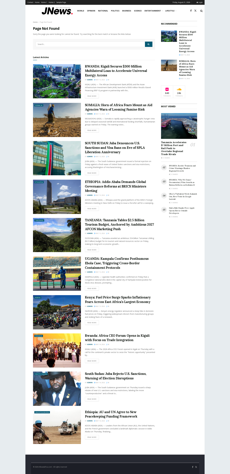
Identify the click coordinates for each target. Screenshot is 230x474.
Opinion (91, 10)
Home (37, 2)
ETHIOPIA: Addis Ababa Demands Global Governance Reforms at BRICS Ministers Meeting (115, 186)
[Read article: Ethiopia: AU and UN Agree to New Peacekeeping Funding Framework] (57, 427)
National (103, 10)
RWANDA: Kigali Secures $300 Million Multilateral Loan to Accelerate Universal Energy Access (116, 70)
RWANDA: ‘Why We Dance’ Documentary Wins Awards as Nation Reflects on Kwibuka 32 (182, 182)
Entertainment (153, 10)
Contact (30, 2)
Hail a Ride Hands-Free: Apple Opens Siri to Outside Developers (182, 210)
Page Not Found (46, 22)
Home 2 (52, 2)
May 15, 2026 (100, 80)
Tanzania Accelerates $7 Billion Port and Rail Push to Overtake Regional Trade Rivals (173, 148)
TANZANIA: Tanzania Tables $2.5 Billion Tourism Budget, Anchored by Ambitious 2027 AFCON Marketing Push (119, 224)
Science (138, 10)
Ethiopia (39, 182)
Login (200, 2)
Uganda (38, 259)
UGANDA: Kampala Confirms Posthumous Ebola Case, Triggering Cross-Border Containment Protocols (117, 263)
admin (90, 80)
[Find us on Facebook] (191, 10)
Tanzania (39, 220)
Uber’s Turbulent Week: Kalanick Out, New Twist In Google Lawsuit (183, 196)
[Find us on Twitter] (195, 10)
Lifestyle (169, 10)
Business (126, 10)
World (80, 10)
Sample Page (61, 2)
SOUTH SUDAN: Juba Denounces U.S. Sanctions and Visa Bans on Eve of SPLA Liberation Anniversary (115, 147)
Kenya (37, 298)
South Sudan (41, 143)
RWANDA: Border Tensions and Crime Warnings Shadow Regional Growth (182, 168)
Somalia (38, 105)
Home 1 (44, 2)
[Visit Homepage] (57, 10)
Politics (115, 10)
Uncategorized (42, 412)
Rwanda (38, 67)
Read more (93, 96)
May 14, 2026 (100, 344)
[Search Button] (201, 10)
